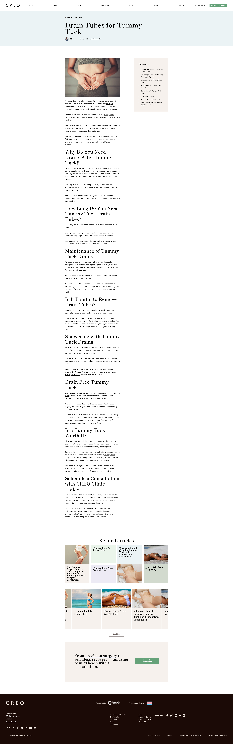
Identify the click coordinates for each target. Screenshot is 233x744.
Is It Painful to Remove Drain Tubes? (151, 87)
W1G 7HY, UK (11, 721)
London (9, 719)
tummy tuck (72, 101)
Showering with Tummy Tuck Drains (151, 92)
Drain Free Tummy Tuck (149, 97)
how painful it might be (91, 321)
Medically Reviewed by (85, 39)
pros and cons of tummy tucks (103, 142)
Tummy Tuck (77, 17)
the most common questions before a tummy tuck (92, 318)
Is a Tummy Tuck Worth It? (150, 100)
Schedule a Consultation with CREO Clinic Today (151, 104)
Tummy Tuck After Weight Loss (103, 569)
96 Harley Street (13, 716)
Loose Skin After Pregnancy (154, 568)
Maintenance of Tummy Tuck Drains (151, 81)
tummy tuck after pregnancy (101, 452)
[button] (31, 5)
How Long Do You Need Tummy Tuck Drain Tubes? (152, 76)
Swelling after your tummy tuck (78, 168)
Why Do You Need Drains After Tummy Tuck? (152, 70)
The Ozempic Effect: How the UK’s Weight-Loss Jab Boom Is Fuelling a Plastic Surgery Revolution (76, 573)
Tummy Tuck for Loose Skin (102, 549)
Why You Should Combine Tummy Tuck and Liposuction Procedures (128, 552)
